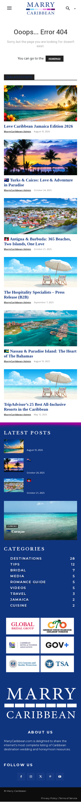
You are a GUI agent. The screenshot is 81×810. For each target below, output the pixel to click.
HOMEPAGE (55, 58)
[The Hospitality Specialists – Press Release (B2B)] (40, 272)
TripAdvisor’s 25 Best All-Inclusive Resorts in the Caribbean (35, 407)
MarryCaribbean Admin (17, 131)
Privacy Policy (49, 798)
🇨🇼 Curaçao (15, 531)
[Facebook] (21, 776)
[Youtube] (60, 776)
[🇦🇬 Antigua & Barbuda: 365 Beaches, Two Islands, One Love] (40, 216)
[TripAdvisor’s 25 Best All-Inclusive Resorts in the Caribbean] (40, 384)
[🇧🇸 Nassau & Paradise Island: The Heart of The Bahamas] (40, 328)
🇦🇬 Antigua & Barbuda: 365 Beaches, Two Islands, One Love (37, 241)
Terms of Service (68, 798)
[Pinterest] (50, 776)
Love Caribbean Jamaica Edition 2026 (38, 126)
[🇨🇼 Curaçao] (40, 520)
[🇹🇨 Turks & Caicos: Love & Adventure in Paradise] (40, 157)
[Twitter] (40, 776)
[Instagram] (31, 776)
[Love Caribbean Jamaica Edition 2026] (40, 103)
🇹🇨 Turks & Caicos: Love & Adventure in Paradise (45, 464)
